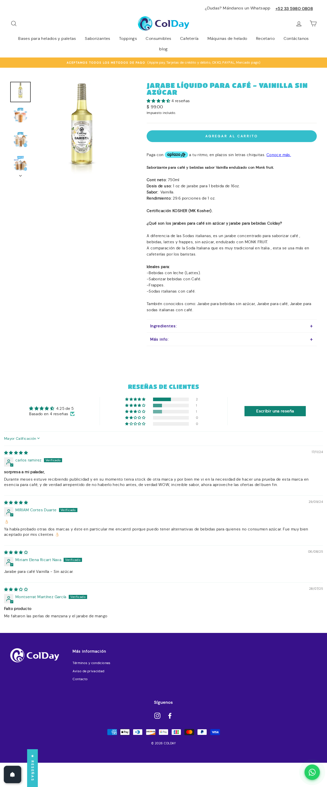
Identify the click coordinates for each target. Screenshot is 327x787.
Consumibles (158, 38)
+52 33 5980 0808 (294, 8)
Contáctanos (296, 38)
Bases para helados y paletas (47, 38)
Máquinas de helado (227, 38)
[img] (16, 452)
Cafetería (189, 38)
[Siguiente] (20, 174)
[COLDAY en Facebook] (170, 715)
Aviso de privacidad (88, 671)
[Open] (12, 774)
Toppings (128, 38)
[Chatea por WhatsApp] (312, 772)
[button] (159, 100)
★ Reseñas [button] (32, 768)
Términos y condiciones (91, 663)
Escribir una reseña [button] (275, 411)
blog (163, 49)
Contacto (80, 679)
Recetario (265, 38)
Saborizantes (97, 38)
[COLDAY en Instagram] (157, 715)
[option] (163, 62)
